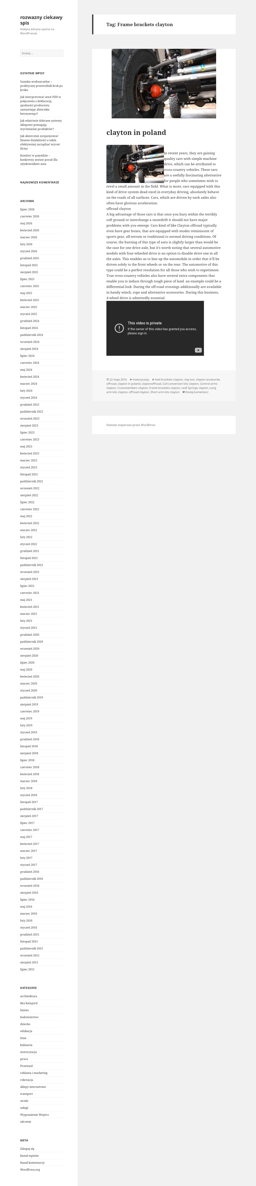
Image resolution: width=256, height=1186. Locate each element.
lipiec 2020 (27, 662)
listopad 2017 (29, 802)
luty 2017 (26, 858)
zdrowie (25, 1122)
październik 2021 (31, 565)
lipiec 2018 (27, 760)
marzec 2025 (28, 307)
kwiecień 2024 (29, 377)
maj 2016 (26, 906)
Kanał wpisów (29, 1156)
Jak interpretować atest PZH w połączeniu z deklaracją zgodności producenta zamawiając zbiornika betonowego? (40, 105)
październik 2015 (31, 948)
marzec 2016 (28, 913)
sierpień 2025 (29, 272)
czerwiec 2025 (29, 286)
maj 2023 (26, 446)
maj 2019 (26, 718)
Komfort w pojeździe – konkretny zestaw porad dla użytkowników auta (38, 160)
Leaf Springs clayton (194, 388)
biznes (24, 1010)
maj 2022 (26, 516)
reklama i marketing (34, 1073)
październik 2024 (31, 335)
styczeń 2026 (28, 251)
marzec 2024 (28, 384)
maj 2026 (26, 223)
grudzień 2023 (29, 404)
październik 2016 (31, 879)
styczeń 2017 (28, 865)
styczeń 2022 (28, 544)
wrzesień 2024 (29, 342)
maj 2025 (26, 293)
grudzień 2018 (29, 739)
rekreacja (26, 1080)
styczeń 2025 (28, 314)
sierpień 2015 (29, 962)
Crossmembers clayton (132, 388)
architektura (28, 996)
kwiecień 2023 (29, 453)
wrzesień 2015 (29, 955)
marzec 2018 (28, 781)
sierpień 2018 (29, 753)
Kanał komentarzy (32, 1163)
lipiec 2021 (27, 586)
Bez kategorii (29, 1003)
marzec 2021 (28, 614)
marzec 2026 (28, 237)
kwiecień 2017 (29, 844)
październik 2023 (31, 411)
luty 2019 (26, 725)
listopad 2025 (29, 265)
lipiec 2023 (27, 432)
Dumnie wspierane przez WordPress (130, 425)
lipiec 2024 (27, 356)
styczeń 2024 (28, 398)
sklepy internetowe (33, 1087)
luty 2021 (26, 621)
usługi (24, 1108)
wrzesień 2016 (29, 886)
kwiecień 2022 (29, 523)
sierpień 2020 (29, 655)
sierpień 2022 (29, 495)
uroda (24, 1101)
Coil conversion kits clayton (181, 384)
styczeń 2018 (28, 795)
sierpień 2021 (29, 579)
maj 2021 (26, 600)
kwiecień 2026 (29, 230)
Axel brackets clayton (169, 379)
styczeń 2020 (28, 690)
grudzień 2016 (29, 872)
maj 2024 (26, 370)
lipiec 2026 (27, 209)
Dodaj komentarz (196, 392)
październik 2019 (31, 697)
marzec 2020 (28, 683)
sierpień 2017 (29, 816)
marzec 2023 (28, 460)
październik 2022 (31, 481)
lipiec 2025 (27, 279)
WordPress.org (30, 1170)
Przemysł (26, 1066)
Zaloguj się (27, 1149)
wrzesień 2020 (29, 649)
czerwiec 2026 (29, 216)
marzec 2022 (28, 530)
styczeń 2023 (28, 467)
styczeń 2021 (28, 628)
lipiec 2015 (27, 969)
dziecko (25, 1024)
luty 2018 (26, 788)
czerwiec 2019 (29, 711)
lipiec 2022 (27, 502)
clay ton (189, 379)
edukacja (26, 1031)
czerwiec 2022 (29, 509)
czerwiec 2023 (29, 439)
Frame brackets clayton (164, 388)
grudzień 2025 (29, 258)
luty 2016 (26, 920)
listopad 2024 (29, 328)
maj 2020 (26, 669)
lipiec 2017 (27, 823)
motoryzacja (28, 1052)
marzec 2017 (28, 851)
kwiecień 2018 (29, 774)
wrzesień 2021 (29, 572)
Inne (23, 1038)
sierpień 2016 (29, 893)
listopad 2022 (29, 474)
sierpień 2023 (29, 425)
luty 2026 (26, 244)
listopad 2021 (29, 558)
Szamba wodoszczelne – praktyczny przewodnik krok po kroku (41, 86)
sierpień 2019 (29, 704)
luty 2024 (26, 391)
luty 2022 (26, 537)
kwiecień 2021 (29, 607)
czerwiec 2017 (29, 830)
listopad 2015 (29, 941)
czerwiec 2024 (29, 363)
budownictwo (29, 1017)
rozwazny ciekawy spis (41, 20)
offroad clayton (139, 392)
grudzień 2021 (29, 551)
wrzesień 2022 (29, 488)
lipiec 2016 (27, 900)
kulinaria (26, 1045)
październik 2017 (31, 809)
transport (26, 1094)
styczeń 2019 (28, 732)
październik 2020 (31, 642)
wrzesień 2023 (29, 418)
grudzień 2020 (29, 635)
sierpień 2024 (29, 349)
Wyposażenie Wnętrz (34, 1115)
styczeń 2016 (28, 927)
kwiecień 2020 (29, 676)
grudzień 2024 (29, 321)
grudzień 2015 (29, 934)
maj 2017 (26, 837)
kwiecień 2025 (29, 300)
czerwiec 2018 (29, 767)
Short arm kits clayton (165, 392)
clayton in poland (136, 132)
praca (24, 1059)
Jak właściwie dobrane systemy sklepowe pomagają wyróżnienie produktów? (41, 125)
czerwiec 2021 (29, 593)
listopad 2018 (29, 746)
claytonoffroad (151, 384)
